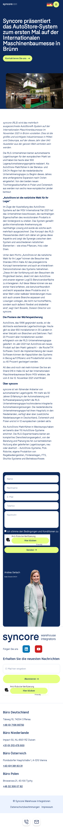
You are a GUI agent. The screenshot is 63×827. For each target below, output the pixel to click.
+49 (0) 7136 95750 (13, 725)
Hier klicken (30, 540)
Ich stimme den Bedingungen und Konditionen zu (32, 531)
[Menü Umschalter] (56, 4)
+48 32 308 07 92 (13, 786)
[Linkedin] (26, 649)
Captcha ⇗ (42, 544)
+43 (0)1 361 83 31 (13, 766)
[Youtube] (38, 649)
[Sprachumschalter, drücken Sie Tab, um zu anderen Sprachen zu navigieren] (50, 4)
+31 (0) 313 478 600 (13, 745)
